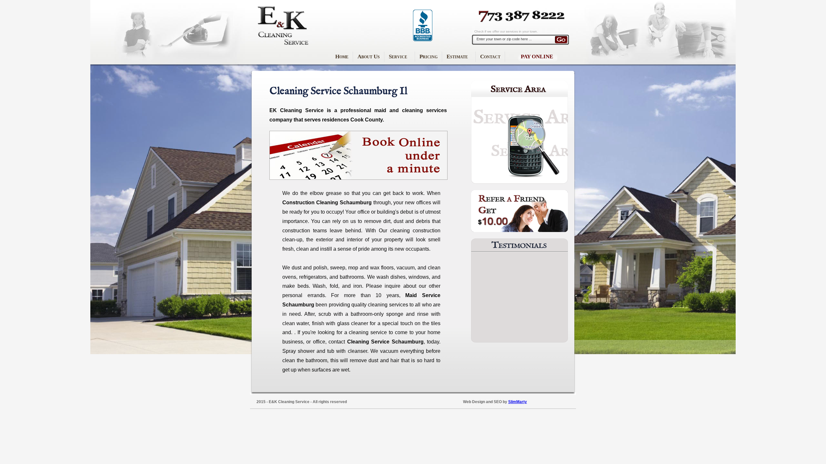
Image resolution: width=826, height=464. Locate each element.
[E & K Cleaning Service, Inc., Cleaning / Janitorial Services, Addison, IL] (422, 25)
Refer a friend (519, 211)
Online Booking (358, 155)
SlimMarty (517, 402)
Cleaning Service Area (519, 132)
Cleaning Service (282, 25)
